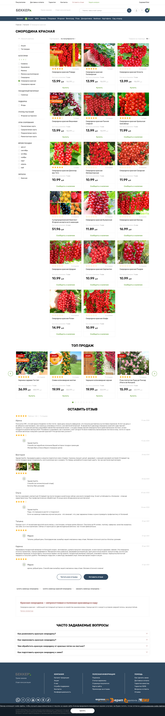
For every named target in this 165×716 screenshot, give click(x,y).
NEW (37, 19)
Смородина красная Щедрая (64, 269)
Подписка (96, 678)
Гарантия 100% (140, 686)
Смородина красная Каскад (131, 220)
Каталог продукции (61, 678)
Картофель (106, 19)
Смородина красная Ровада (63, 72)
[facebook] (23, 700)
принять (83, 711)
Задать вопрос (94, 2)
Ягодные (61, 19)
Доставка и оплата (37, 2)
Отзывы (138, 692)
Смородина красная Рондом (131, 269)
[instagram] (28, 700)
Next (154, 373)
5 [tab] (84, 402)
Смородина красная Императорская (94, 172)
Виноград (70, 19)
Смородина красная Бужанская (99, 220)
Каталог (20, 19)
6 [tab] (86, 402)
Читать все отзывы (69, 577)
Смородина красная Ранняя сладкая (97, 122)
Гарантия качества (142, 683)
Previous (10, 373)
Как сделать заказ (142, 678)
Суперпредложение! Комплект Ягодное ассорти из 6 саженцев (65, 221)
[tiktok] (48, 700)
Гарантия (52, 2)
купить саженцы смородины (27, 589)
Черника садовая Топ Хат (28, 380)
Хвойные (97, 19)
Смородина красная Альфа (97, 318)
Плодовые (52, 19)
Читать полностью (26, 611)
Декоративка (86, 19)
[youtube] (33, 700)
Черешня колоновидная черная (99, 380)
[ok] (43, 700)
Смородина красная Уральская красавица (132, 122)
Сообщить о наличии (133, 137)
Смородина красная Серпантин (99, 269)
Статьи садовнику (99, 680)
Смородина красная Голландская (94, 73)
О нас (56, 683)
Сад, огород (117, 19)
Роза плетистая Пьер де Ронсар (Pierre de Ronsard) (133, 381)
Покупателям (20, 2)
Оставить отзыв (78, 2)
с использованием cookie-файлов (152, 706)
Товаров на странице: (137, 39)
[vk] (38, 700)
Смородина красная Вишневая (64, 121)
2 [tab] (75, 402)
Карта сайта (97, 686)
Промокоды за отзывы (101, 689)
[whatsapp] (18, 700)
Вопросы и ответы (142, 689)
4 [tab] (81, 402)
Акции (30, 19)
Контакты (64, 2)
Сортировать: (55, 39)
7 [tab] (89, 402)
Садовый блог (144, 2)
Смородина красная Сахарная (132, 171)
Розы (77, 19)
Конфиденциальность (62, 692)
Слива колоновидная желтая (64, 380)
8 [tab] (92, 402)
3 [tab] (78, 402)
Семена (43, 19)
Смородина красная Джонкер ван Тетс (64, 172)
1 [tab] (73, 402)
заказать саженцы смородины (87, 589)
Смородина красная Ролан (63, 318)
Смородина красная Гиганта (131, 72)
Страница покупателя (100, 683)
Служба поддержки (61, 686)
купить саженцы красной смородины (57, 589)
